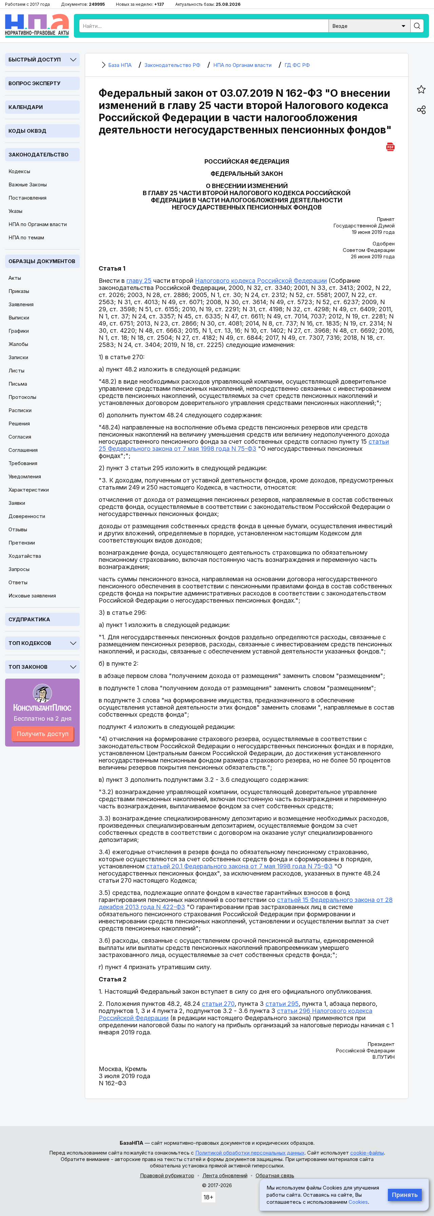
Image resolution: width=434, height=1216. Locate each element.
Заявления (21, 304)
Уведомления (24, 476)
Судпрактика (29, 619)
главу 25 (139, 280)
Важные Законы (27, 184)
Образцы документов (41, 261)
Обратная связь (275, 1175)
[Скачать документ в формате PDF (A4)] (390, 146)
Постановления (27, 198)
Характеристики (28, 489)
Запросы (18, 569)
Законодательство (38, 154)
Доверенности (26, 516)
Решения (19, 423)
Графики (18, 331)
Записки (18, 357)
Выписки (18, 317)
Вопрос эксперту (34, 83)
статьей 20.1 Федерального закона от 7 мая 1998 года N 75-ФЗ (239, 866)
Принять (405, 1195)
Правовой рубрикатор (167, 1175)
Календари (25, 107)
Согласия (19, 437)
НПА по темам (26, 237)
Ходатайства (24, 556)
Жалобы (18, 344)
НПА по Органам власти (37, 224)
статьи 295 (282, 1003)
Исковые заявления (32, 595)
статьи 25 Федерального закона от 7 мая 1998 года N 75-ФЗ (244, 445)
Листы (16, 370)
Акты (14, 278)
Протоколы (22, 397)
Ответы (17, 582)
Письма (17, 384)
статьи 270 (218, 1003)
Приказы (18, 291)
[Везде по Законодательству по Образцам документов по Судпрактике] (369, 25)
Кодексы (19, 171)
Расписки (20, 410)
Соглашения (23, 450)
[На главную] (37, 26)
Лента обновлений (225, 1175)
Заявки (16, 503)
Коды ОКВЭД (27, 131)
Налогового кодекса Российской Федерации (261, 280)
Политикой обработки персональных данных (249, 1152)
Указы (15, 211)
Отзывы (17, 529)
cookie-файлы (367, 1152)
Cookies (358, 1202)
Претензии (21, 542)
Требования (22, 463)
